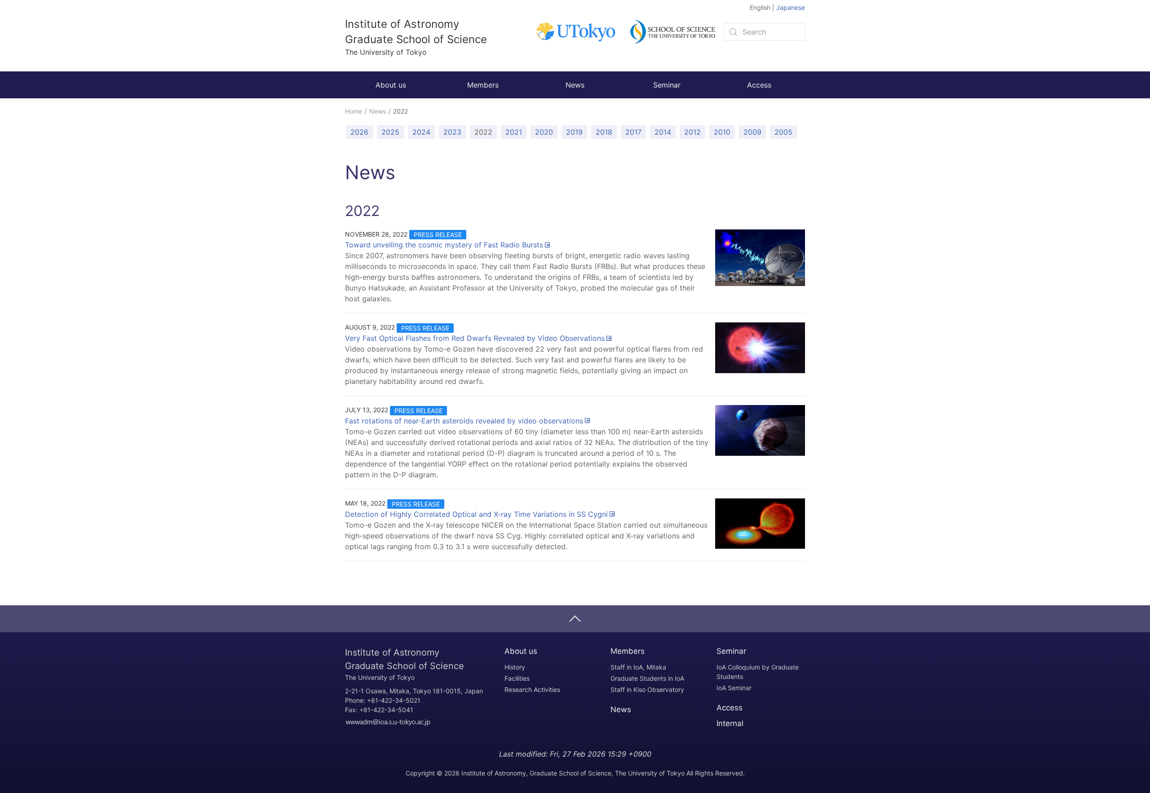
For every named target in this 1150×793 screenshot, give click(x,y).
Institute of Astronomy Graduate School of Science (416, 37)
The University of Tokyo (404, 665)
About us (391, 84)
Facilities (517, 678)
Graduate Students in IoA (647, 678)
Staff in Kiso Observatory (647, 689)
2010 (722, 132)
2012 (692, 132)
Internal (730, 723)
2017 (633, 132)
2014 (663, 132)
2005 (783, 132)
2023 (452, 132)
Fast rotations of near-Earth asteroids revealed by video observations (464, 420)
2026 (359, 132)
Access (759, 84)
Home (353, 111)
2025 (390, 132)
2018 (604, 132)
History (514, 667)
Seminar (667, 84)
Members (483, 84)
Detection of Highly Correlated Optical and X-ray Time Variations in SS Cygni (476, 514)
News (575, 84)
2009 (752, 132)
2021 (513, 132)
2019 (574, 132)
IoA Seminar (734, 688)
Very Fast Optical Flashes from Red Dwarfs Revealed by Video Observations (475, 338)
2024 (421, 132)
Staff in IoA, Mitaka (638, 667)
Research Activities (532, 689)
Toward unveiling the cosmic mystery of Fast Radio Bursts (444, 244)
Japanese (790, 7)
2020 (544, 132)
